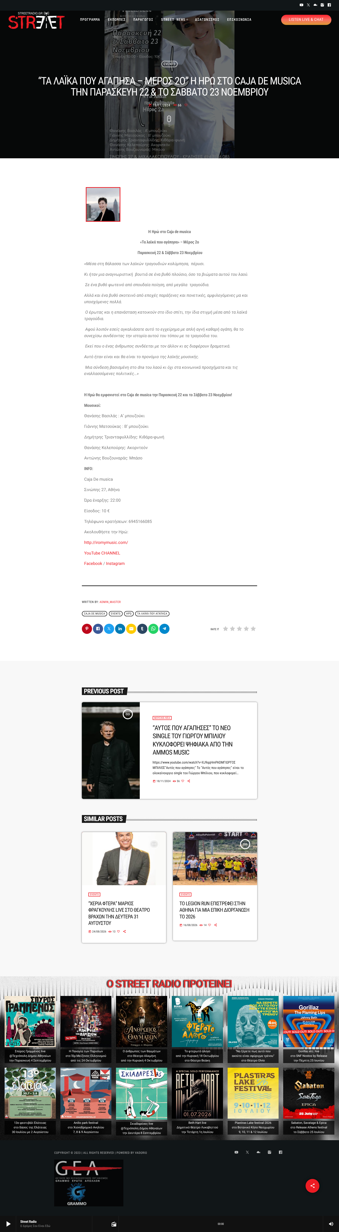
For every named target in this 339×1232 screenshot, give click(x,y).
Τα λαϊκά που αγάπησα (152, 613)
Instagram (115, 563)
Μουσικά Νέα (162, 717)
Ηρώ (128, 613)
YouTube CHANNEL (102, 553)
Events (169, 64)
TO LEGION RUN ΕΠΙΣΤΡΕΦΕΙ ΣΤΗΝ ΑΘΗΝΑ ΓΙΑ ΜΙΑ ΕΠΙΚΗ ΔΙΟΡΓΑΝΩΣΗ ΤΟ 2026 (214, 910)
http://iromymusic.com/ (106, 542)
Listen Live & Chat (306, 19)
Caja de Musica (94, 613)
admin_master (110, 602)
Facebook (93, 563)
